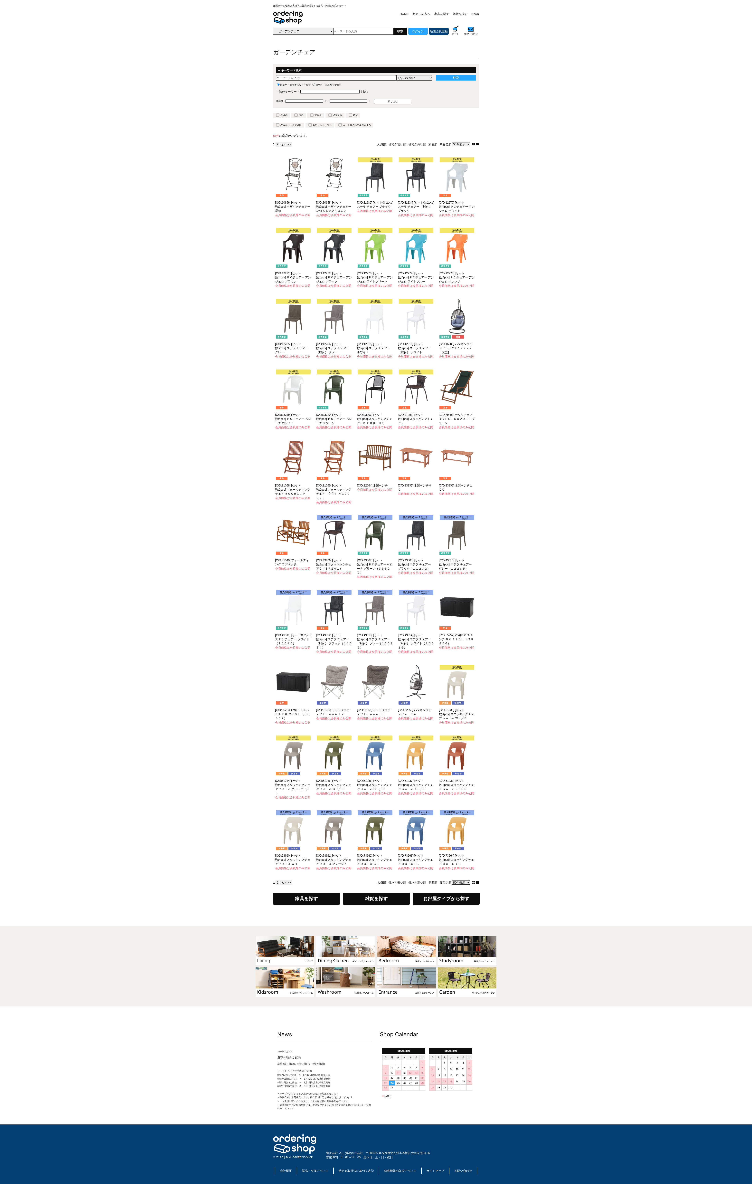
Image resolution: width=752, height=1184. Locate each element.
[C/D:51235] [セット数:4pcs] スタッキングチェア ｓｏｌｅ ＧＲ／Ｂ (333, 785)
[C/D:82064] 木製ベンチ (372, 485)
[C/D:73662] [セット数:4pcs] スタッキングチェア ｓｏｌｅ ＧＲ (374, 859)
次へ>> (286, 144)
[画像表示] (474, 144)
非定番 (318, 115)
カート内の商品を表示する (357, 125)
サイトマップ (435, 1170)
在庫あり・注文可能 (291, 125)
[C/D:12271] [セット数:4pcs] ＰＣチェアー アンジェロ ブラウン (293, 277)
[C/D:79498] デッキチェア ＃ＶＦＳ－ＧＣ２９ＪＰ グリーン (457, 419)
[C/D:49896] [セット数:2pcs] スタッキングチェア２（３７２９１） (333, 564)
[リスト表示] (477, 144)
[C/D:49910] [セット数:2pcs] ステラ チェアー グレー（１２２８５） (455, 564)
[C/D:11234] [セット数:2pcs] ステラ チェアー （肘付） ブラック (416, 206)
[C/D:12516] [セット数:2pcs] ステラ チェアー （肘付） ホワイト (414, 348)
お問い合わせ (463, 1170)
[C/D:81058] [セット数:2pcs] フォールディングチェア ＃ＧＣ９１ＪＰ (292, 489)
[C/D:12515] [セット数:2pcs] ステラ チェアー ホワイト (373, 348)
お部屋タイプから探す (446, 898)
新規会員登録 (439, 31)
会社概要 (286, 1170)
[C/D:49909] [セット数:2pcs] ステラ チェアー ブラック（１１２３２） (414, 564)
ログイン (418, 31)
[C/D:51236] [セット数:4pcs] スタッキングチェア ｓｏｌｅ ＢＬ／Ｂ (374, 785)
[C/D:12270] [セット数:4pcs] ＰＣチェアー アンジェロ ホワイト (457, 206)
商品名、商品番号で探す (328, 84)
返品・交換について (315, 1170)
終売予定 (337, 115)
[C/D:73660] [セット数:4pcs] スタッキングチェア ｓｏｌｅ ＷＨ (292, 859)
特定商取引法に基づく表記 (356, 1170)
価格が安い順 (397, 144)
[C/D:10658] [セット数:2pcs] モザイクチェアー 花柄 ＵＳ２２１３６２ (333, 206)
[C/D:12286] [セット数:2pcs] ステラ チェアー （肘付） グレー (332, 348)
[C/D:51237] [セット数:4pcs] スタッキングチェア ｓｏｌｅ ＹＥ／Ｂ (415, 785)
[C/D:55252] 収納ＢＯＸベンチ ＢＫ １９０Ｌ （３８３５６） (456, 639)
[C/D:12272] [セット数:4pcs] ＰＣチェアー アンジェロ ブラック (334, 277)
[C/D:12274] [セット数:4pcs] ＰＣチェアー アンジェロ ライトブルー (416, 277)
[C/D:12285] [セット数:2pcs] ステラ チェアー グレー (291, 348)
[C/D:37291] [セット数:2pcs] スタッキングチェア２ (415, 419)
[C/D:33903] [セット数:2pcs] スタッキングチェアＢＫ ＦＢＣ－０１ (374, 419)
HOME (404, 13)
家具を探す (441, 13)
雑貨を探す (460, 13)
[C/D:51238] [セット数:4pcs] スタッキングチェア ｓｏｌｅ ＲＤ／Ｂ (456, 785)
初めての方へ (421, 13)
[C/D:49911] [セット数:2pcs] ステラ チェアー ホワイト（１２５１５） (293, 639)
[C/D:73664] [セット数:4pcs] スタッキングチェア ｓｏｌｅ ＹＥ (456, 859)
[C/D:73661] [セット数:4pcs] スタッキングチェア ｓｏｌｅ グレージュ (333, 859)
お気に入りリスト (322, 125)
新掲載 (283, 115)
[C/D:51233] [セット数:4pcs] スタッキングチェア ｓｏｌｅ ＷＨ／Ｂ (456, 714)
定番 (301, 115)
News (475, 13)
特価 (355, 115)
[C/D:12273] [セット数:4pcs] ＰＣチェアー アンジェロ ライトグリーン (375, 277)
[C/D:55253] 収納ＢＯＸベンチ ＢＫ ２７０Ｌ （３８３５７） (292, 714)
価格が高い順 (417, 144)
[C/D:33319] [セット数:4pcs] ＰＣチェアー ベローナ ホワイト (293, 419)
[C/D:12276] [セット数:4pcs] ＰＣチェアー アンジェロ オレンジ (457, 277)
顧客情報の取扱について (400, 1170)
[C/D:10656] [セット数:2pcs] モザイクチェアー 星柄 (292, 206)
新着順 (432, 144)
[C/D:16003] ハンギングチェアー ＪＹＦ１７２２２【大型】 (456, 348)
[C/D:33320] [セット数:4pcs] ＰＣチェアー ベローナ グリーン (334, 419)
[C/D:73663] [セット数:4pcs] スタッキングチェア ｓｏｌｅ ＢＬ (415, 859)
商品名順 (445, 144)
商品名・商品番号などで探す (295, 84)
